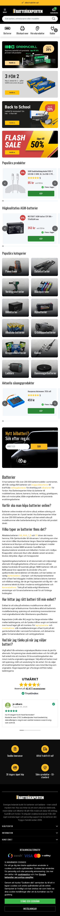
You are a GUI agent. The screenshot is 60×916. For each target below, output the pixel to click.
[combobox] (30, 19)
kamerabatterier (9, 587)
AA (20, 535)
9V (36, 535)
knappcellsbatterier (39, 485)
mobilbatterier (8, 628)
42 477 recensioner (35, 688)
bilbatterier (46, 488)
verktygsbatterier (18, 488)
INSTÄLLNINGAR (30, 908)
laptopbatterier (42, 625)
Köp (41, 193)
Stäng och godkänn (30, 901)
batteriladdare (14, 576)
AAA (25, 535)
